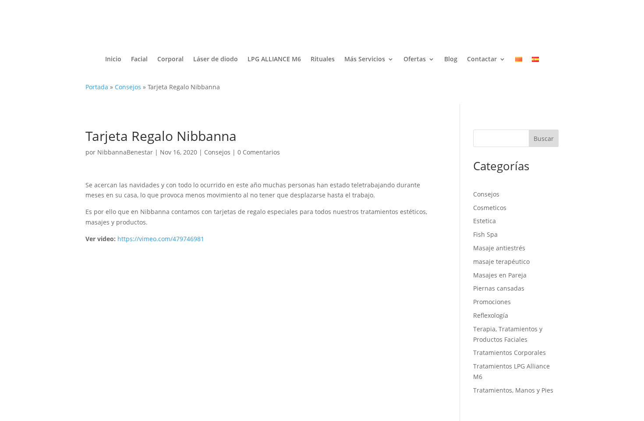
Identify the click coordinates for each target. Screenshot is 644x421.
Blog (450, 59)
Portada (96, 87)
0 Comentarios (258, 152)
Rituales (323, 59)
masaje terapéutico (501, 261)
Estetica (484, 221)
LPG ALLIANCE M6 (274, 59)
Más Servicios (364, 59)
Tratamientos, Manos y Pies (513, 390)
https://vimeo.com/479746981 (160, 239)
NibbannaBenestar (125, 152)
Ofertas (414, 59)
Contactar (482, 59)
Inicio (113, 59)
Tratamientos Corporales (509, 352)
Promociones (492, 302)
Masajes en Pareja (500, 275)
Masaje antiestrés (499, 248)
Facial (139, 59)
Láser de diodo (215, 59)
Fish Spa (485, 234)
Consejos (128, 87)
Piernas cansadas (498, 288)
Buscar (544, 138)
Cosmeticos (489, 207)
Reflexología (490, 315)
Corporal (170, 59)
